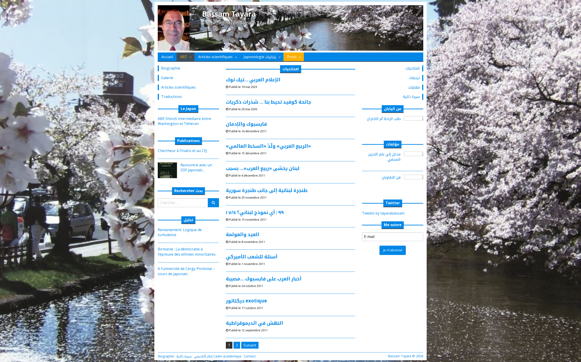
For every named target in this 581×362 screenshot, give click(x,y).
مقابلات (414, 87)
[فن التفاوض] (415, 182)
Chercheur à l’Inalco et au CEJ (182, 150)
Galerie (167, 77)
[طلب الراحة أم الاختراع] (415, 123)
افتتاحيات (413, 68)
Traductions (171, 96)
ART (183, 56)
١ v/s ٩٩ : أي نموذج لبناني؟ (255, 212)
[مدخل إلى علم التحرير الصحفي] (415, 159)
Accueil (167, 56)
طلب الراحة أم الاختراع (384, 118)
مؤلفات (392, 144)
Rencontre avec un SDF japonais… (196, 167)
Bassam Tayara (229, 14)
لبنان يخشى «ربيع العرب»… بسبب (263, 168)
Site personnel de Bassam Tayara (236, 23)
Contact (250, 356)
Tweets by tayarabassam (383, 213)
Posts (292, 56)
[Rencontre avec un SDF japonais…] (165, 169)
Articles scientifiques (215, 56)
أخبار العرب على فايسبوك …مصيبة (263, 278)
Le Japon (188, 108)
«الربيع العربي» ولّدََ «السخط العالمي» (268, 146)
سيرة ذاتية (411, 96)
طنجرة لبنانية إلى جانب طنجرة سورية (267, 190)
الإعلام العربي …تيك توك (253, 79)
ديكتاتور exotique (246, 300)
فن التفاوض (391, 177)
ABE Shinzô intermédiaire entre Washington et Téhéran (184, 121)
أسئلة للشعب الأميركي (251, 256)
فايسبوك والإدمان (246, 124)
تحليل (188, 219)
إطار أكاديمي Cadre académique (217, 356)
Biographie (170, 68)
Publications (188, 140)
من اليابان (392, 108)
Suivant (250, 345)
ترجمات (414, 77)
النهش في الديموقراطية (254, 323)
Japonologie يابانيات (260, 56)
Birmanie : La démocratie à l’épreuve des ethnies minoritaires (187, 252)
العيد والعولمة (242, 234)
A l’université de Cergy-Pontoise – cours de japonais (186, 271)
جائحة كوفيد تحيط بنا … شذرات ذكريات (268, 102)
